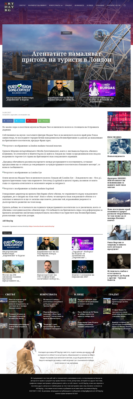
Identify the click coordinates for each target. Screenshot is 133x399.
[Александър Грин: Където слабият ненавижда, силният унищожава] (72, 323)
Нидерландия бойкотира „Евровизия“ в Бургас (19, 98)
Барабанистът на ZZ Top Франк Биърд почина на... (62, 98)
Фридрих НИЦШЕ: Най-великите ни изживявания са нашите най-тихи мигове (116, 182)
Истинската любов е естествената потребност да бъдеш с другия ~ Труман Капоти (118, 275)
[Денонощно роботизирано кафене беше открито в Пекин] (3, 325)
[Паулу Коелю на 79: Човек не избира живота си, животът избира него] (72, 313)
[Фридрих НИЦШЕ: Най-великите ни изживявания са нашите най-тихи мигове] (119, 168)
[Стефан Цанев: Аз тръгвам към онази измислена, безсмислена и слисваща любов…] (107, 311)
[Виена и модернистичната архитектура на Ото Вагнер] (107, 300)
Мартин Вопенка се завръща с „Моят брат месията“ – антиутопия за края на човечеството (53, 315)
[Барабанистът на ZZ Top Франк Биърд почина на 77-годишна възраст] (61, 88)
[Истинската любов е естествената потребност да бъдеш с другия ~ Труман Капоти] (119, 261)
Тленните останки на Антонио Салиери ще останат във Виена (17, 316)
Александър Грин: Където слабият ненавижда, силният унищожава (88, 324)
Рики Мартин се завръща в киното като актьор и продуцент (116, 245)
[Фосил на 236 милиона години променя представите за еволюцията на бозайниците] (13, 266)
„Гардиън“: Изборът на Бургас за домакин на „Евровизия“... (101, 99)
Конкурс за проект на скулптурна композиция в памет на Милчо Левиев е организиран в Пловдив (122, 325)
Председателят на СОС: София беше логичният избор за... (48, 277)
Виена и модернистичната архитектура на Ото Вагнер (122, 301)
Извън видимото (116, 156)
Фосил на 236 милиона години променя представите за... (11, 278)
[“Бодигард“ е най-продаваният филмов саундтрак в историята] (38, 325)
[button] (124, 5)
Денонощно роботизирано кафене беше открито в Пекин (19, 326)
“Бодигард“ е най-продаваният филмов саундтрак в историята (52, 326)
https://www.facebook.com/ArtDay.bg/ (41, 226)
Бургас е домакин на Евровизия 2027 (83, 276)
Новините (66, 33)
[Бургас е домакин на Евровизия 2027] (82, 266)
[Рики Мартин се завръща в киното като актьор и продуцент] (119, 232)
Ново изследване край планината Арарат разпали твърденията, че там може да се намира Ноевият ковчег (118, 215)
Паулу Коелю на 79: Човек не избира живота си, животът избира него (88, 314)
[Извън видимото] (119, 146)
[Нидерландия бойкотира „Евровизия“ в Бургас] (19, 88)
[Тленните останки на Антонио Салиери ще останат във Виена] (3, 315)
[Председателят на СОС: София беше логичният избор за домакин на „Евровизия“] (48, 266)
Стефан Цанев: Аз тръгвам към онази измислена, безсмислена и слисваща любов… (122, 313)
